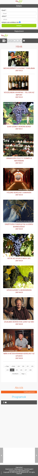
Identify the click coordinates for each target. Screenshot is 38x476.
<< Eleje (7, 366)
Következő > (15, 373)
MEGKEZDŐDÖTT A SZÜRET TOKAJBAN (19, 69)
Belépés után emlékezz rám (10, 22)
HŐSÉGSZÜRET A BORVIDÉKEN (19, 291)
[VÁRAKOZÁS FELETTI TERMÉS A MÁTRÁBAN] (19, 135)
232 (32, 366)
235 (17, 370)
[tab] (19, 6)
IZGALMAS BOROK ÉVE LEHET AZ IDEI (19, 323)
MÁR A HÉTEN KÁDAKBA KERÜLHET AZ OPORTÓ (19, 355)
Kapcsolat (19, 467)
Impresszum (9, 469)
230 (23, 366)
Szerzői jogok (28, 469)
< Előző (13, 366)
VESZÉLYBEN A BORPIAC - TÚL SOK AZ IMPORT (19, 94)
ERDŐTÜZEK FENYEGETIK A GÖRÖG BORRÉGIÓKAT (19, 226)
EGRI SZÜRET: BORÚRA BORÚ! (19, 127)
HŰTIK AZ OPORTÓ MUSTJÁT (19, 259)
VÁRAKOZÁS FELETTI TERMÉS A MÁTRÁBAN (19, 160)
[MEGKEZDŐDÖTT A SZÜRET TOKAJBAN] (19, 52)
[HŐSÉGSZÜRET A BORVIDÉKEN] (19, 266)
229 (19, 366)
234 (12, 370)
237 (26, 370)
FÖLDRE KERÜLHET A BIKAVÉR (19, 193)
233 (7, 370)
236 (21, 370)
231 (28, 366)
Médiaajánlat (18, 469)
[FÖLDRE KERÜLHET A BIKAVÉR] (19, 169)
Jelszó (4, 16)
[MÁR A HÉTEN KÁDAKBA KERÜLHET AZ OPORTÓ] (19, 330)
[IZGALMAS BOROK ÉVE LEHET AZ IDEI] (19, 298)
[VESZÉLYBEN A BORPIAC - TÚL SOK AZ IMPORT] (19, 76)
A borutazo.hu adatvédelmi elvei (19, 470)
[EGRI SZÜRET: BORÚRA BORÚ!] (19, 103)
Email (4, 10)
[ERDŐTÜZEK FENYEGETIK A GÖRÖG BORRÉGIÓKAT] (19, 201)
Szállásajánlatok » (30, 392)
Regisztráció (19, 31)
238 (30, 370)
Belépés (19, 6)
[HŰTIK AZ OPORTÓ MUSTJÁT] (19, 235)
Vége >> (23, 373)
